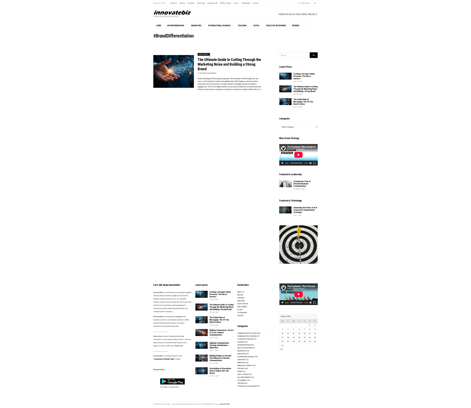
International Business (219, 25)
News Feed (201, 3)
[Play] (282, 163)
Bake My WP (225, 404)
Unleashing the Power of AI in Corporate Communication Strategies (305, 209)
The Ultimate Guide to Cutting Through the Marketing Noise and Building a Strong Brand (229, 64)
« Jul (281, 349)
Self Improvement (243, 377)
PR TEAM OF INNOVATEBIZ (208, 73)
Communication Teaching (246, 336)
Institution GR (212, 3)
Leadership (241, 360)
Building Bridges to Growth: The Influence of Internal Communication (220, 358)
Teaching (242, 25)
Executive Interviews (276, 25)
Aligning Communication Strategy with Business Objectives (219, 345)
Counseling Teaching (245, 339)
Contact (255, 3)
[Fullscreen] (314, 163)
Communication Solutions (247, 333)
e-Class (236, 3)
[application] (298, 155)
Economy (240, 342)
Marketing (196, 25)
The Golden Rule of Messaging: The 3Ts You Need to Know (303, 101)
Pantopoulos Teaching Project (164, 359)
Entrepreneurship (175, 25)
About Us (173, 3)
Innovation (241, 354)
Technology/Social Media (246, 386)
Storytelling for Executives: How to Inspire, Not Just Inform (220, 370)
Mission (182, 3)
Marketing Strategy (244, 365)
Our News (191, 3)
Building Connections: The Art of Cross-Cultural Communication (221, 332)
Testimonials (245, 3)
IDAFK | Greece (225, 3)
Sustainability (242, 380)
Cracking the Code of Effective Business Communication (302, 183)
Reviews (295, 25)
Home (158, 25)
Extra (256, 25)
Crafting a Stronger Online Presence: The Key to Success (304, 76)
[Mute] (310, 163)
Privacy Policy (158, 369)
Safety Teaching (243, 374)
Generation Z (242, 351)
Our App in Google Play (169, 387)
